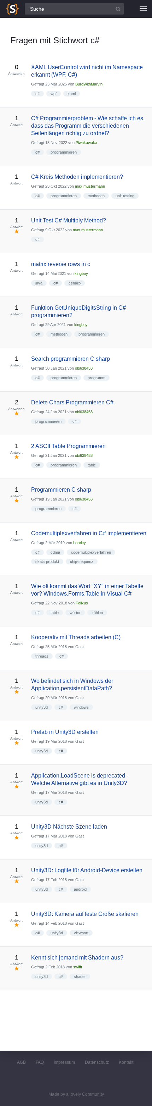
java (38, 283)
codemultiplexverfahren (91, 552)
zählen (97, 612)
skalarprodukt (47, 561)
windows (81, 707)
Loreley (79, 543)
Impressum (64, 1062)
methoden (96, 196)
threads (41, 656)
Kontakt (126, 1062)
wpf (54, 94)
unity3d (41, 707)
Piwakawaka (86, 142)
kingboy (81, 273)
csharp (75, 283)
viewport (81, 933)
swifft (77, 967)
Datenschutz (97, 1062)
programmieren (64, 152)
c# (37, 94)
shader (80, 976)
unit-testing (125, 196)
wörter (75, 612)
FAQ (40, 1062)
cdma (55, 552)
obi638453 (84, 368)
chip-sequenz (81, 561)
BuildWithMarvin (89, 84)
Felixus (82, 603)
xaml (72, 94)
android (80, 889)
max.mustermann (90, 186)
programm (96, 378)
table (92, 465)
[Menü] (143, 8)
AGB (21, 1062)
